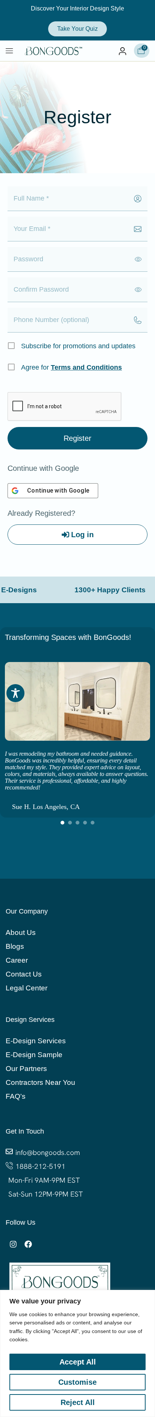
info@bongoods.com (47, 1152)
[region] (77, 1353)
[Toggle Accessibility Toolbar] (15, 693)
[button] (9, 50)
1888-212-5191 (40, 1166)
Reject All (78, 1402)
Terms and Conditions (86, 367)
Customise (77, 1382)
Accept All (77, 1362)
